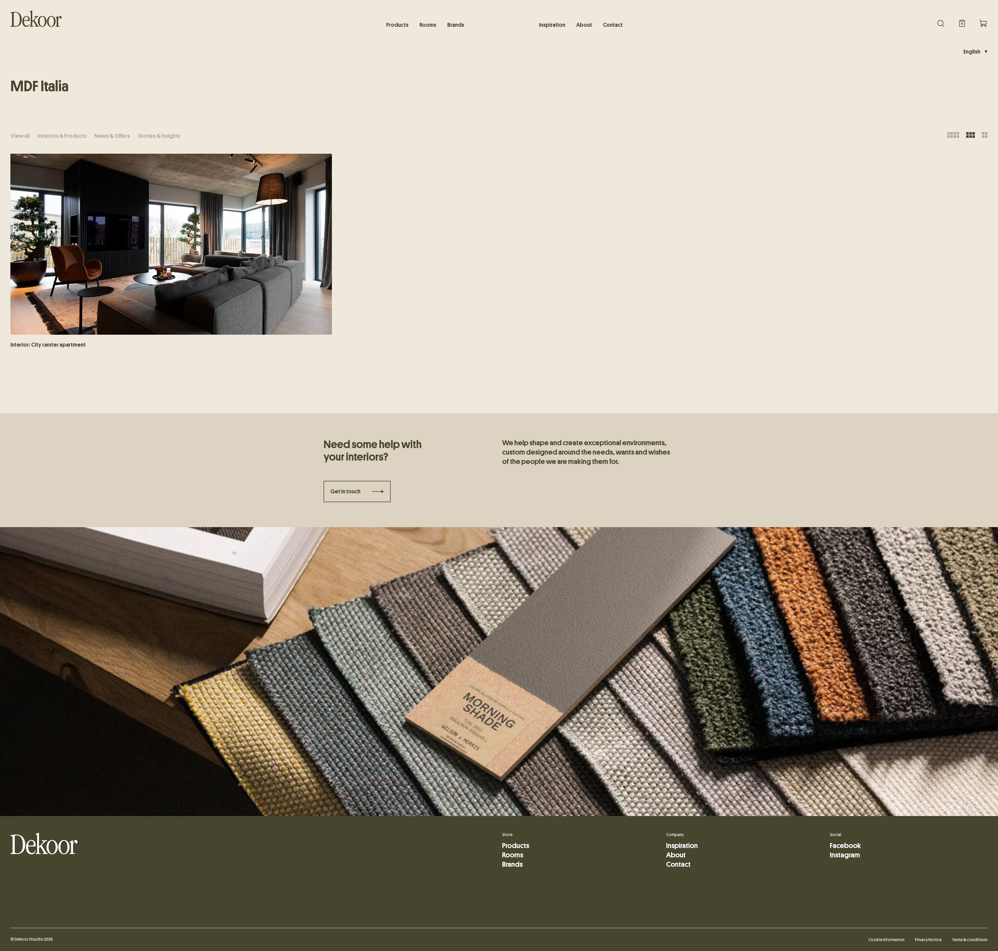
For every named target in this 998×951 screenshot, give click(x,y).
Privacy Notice (928, 940)
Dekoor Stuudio (29, 939)
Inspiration (552, 25)
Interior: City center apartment (48, 345)
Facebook (845, 845)
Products (397, 25)
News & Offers (112, 136)
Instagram (845, 855)
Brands (455, 25)
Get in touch (345, 491)
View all (20, 136)
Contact (613, 25)
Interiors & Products (62, 136)
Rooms (427, 25)
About (584, 25)
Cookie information (886, 940)
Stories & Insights (159, 136)
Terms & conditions (970, 940)
